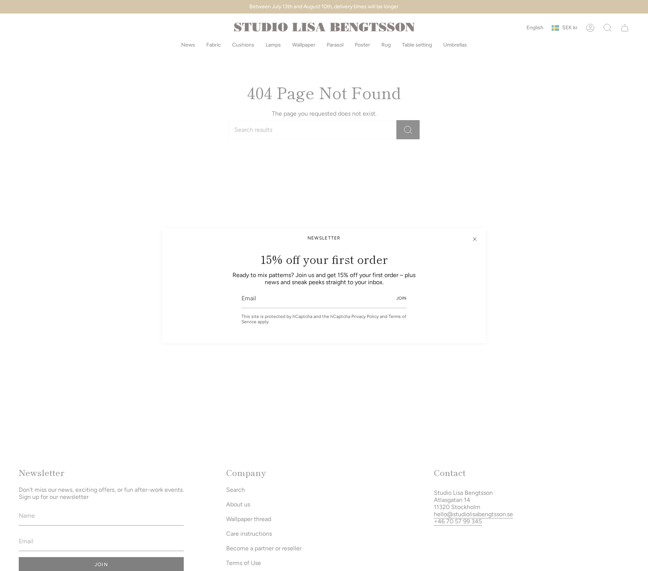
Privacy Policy (365, 316)
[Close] (474, 239)
